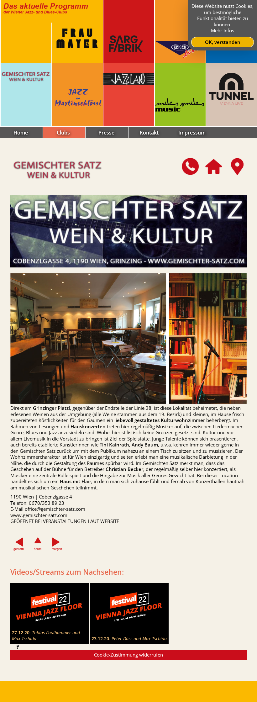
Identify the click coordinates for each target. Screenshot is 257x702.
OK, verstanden (222, 42)
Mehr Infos (222, 30)
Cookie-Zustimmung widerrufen (128, 655)
